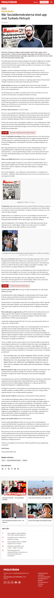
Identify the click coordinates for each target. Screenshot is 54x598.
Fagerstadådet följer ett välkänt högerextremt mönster (17, 542)
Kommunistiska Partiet (19, 573)
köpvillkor (40, 580)
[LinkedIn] (9, 469)
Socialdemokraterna (14, 460)
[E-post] (18, 469)
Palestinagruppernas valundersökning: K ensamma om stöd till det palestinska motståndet (17, 553)
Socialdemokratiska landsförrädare (19, 286)
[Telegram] (12, 469)
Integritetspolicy (42, 578)
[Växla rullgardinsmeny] (51, 2)
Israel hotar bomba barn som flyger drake (39, 498)
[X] (5, 469)
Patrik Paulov (7, 11)
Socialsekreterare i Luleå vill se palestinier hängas (16, 538)
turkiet (24, 460)
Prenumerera (44, 2)
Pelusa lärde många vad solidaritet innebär (40, 521)
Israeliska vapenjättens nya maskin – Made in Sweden (15, 547)
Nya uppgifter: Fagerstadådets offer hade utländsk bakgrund (16, 534)
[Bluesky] (15, 469)
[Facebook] (2, 469)
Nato (3, 460)
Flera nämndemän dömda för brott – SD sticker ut (13, 521)
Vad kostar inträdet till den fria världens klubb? (22, 133)
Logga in (35, 2)
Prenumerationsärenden (44, 576)
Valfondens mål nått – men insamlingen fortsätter (13, 499)
